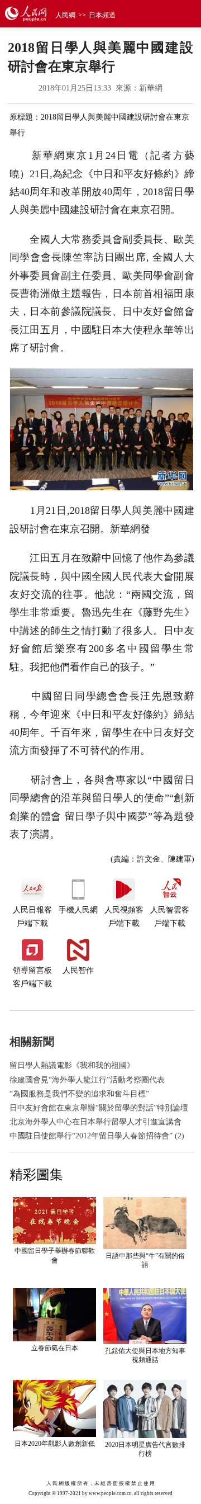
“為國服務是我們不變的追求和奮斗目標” (79, 1094)
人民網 (65, 15)
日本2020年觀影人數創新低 (55, 1444)
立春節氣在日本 (54, 1348)
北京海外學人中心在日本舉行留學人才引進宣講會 (95, 1122)
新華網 (150, 88)
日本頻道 (102, 15)
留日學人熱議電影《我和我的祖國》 (72, 1065)
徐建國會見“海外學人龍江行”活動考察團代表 (87, 1080)
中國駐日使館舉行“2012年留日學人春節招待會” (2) (96, 1136)
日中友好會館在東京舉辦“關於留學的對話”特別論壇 (98, 1108)
